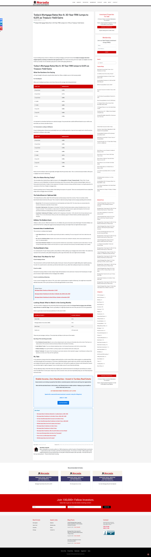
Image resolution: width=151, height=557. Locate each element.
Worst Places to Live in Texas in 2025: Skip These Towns (105, 155)
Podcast (99, 335)
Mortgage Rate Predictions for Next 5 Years (47, 428)
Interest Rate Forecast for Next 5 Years (105, 126)
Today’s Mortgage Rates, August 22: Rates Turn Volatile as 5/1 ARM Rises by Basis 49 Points (106, 253)
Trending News (100, 363)
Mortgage (99, 328)
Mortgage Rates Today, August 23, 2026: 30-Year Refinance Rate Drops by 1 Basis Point (106, 248)
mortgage (67, 444)
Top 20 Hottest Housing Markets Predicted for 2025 (106, 97)
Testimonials (76, 550)
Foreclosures (99, 314)
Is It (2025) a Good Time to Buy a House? (105, 73)
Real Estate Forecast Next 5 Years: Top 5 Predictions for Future (105, 70)
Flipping (98, 311)
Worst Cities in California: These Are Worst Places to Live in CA (105, 159)
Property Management (101, 337)
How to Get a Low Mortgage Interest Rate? (46, 435)
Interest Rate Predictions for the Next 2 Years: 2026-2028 (106, 278)
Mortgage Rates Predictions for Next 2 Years (47, 425)
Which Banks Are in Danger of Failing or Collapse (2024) (106, 190)
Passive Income (100, 330)
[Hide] (0, 31)
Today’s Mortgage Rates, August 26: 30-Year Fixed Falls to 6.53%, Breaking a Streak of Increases (105, 204)
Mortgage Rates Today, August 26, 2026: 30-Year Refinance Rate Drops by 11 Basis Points (106, 209)
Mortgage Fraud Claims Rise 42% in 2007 (43, 483)
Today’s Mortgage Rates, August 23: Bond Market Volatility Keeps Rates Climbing (105, 240)
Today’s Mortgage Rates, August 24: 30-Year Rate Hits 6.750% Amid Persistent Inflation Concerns (105, 228)
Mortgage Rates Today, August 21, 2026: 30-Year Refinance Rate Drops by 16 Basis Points (106, 265)
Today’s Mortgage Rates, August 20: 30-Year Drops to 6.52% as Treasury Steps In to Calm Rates (106, 270)
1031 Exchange (100, 295)
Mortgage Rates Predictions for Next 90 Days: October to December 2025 (52, 297)
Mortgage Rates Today (88, 444)
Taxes (98, 361)
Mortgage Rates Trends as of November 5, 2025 (46, 290)
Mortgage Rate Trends (73, 444)
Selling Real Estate (100, 356)
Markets (52, 522)
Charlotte (34, 527)
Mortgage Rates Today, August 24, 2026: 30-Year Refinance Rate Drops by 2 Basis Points (106, 236)
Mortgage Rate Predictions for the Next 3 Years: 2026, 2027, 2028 (51, 416)
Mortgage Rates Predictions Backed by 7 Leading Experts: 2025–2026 (52, 413)
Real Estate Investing (101, 342)
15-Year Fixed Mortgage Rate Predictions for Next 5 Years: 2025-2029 (52, 421)
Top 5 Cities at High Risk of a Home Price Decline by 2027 (105, 213)
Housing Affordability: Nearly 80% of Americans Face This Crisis (106, 116)
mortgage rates (81, 444)
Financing (99, 309)
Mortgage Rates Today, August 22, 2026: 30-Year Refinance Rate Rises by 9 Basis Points (106, 257)
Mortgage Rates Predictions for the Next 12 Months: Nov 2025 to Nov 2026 (52, 293)
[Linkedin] (1, 24)
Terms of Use (63, 550)
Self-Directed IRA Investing (102, 354)
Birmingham (35, 522)
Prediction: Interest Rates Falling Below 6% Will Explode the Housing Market (106, 130)
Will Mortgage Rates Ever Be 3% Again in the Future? (49, 423)
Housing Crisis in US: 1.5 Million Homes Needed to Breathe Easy (106, 112)
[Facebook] (1, 19)
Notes (51, 527)
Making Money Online (101, 325)
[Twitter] (1, 22)
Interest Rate (62, 444)
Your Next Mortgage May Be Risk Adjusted (107, 483)
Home (89, 550)
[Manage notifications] (148, 554)
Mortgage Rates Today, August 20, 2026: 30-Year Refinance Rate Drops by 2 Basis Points (106, 283)
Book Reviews (100, 304)
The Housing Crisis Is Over (75, 483)
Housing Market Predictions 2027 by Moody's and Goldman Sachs (106, 134)
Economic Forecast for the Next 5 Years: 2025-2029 (106, 90)
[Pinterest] (1, 29)
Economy (99, 306)
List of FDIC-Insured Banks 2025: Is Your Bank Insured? (106, 171)
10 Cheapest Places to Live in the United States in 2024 (106, 108)
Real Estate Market (101, 349)
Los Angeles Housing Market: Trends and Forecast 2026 (105, 244)
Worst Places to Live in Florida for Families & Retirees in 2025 (106, 151)
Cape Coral (35, 525)
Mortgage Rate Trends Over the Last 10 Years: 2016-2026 (106, 274)
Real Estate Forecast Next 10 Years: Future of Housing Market (106, 138)
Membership (52, 525)
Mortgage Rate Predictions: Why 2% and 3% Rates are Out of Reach (52, 430)
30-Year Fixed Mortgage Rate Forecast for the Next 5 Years (50, 418)
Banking (98, 299)
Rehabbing (99, 351)
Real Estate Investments (102, 347)
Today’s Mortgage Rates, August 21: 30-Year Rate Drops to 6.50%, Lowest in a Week (105, 261)
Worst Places (99, 366)
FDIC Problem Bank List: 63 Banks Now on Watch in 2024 (105, 167)
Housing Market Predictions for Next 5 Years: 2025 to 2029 (106, 77)
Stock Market (99, 358)
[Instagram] (1, 26)
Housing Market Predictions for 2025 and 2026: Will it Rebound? (106, 81)
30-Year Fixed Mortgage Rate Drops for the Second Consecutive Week (105, 232)
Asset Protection (100, 297)
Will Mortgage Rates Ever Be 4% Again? (46, 438)
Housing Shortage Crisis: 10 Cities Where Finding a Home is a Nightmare (106, 142)
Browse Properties (106, 27)
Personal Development (101, 332)
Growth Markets (100, 321)
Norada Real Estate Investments (41, 2)
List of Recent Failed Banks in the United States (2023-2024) (106, 186)
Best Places (99, 302)
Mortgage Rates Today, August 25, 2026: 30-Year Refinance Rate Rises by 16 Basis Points (106, 223)
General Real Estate (101, 316)
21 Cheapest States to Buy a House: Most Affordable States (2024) (105, 104)
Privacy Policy (70, 550)
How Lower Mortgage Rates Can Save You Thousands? (49, 433)
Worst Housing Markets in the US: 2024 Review (106, 100)
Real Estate (99, 340)
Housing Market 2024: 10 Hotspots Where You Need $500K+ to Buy (106, 182)
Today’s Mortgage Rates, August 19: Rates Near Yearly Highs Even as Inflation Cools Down (106, 287)
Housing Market (100, 323)
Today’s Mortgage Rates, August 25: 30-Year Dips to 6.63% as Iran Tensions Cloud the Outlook (105, 218)
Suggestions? (83, 550)
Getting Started (100, 318)
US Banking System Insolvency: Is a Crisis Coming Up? (105, 178)
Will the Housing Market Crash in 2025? (104, 84)
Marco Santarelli (77, 527)
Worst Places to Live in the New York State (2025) (105, 163)
